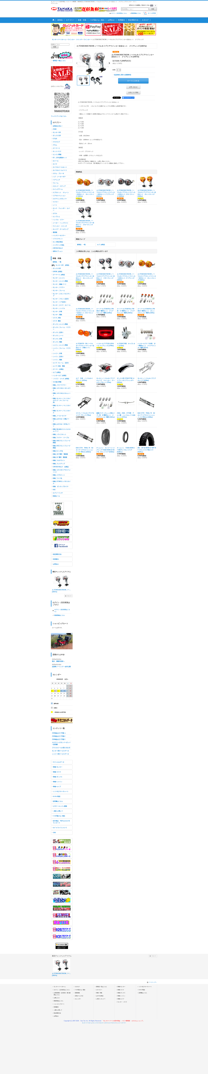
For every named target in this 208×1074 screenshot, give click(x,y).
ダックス (114, 1022)
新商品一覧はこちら (59, 60)
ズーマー (124, 1022)
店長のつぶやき (79, 995)
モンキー (102, 1022)
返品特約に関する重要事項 (122, 75)
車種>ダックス (57, 777)
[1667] (93, 63)
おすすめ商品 (99, 995)
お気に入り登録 (133, 92)
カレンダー (78, 998)
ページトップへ (153, 982)
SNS (54, 832)
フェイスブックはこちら (58, 116)
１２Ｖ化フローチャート (60, 791)
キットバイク (96, 1022)
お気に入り (57, 997)
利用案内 (56, 559)
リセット (69, 595)
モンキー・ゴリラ (122, 1002)
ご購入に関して (58, 811)
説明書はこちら (58, 801)
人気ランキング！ (101, 998)
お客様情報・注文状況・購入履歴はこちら (62, 993)
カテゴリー (99, 989)
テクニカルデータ (58, 762)
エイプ (109, 1022)
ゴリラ (106, 1022)
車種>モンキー (57, 767)
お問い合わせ (133, 87)
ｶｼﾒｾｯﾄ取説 (56, 796)
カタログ (77, 986)
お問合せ (56, 564)
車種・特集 (99, 992)
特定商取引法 (57, 554)
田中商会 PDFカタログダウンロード (61, 822)
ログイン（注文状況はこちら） (119, 13)
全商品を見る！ (58, 126)
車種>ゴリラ (57, 772)
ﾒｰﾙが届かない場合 (59, 816)
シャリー (119, 1022)
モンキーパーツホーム (60, 986)
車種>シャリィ (57, 781)
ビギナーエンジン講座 (60, 806)
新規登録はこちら (136, 13)
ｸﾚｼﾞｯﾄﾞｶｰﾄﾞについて (60, 828)
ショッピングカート (59, 1004)
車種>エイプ (57, 786)
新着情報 (77, 992)
